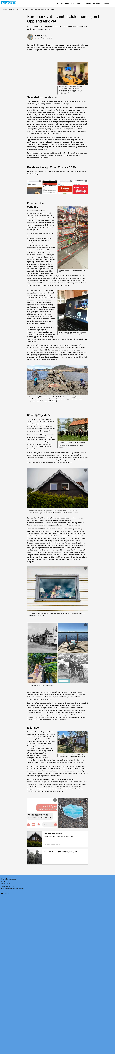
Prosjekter (87, 3)
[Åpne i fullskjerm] (85, 64)
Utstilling (78, 3)
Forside (5, 9)
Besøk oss (68, 3)
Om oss (105, 3)
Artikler (18, 9)
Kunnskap (96, 3)
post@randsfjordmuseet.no (15, 888)
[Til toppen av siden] (111, 1039)
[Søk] (113, 4)
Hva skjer (60, 3)
